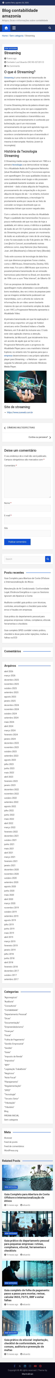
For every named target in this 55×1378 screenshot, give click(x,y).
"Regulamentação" (12, 1086)
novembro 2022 (11, 793)
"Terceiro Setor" (11, 1098)
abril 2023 (8, 777)
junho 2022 (9, 815)
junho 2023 (9, 768)
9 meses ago (12, 1255)
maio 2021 (9, 848)
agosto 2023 (10, 760)
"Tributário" (9, 1107)
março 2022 (9, 827)
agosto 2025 (10, 696)
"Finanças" (9, 1031)
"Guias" (7, 1052)
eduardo (26, 1205)
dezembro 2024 (11, 705)
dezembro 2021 (11, 836)
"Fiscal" (7, 1035)
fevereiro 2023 (11, 781)
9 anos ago (11, 58)
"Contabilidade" (11, 1010)
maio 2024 (9, 722)
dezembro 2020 (11, 869)
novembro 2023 (11, 747)
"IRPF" (7, 1065)
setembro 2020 (11, 882)
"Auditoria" (9, 1001)
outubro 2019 (10, 912)
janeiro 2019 (10, 950)
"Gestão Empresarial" (14, 1044)
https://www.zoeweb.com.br (20, 412)
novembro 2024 (11, 709)
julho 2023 (9, 764)
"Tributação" (9, 1103)
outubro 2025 (10, 688)
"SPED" (7, 1090)
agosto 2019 (10, 920)
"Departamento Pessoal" (15, 1014)
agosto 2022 (10, 806)
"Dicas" (7, 1018)
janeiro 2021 (10, 865)
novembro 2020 (11, 874)
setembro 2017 (11, 979)
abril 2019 (8, 937)
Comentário (10, 465)
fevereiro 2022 (11, 831)
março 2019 (9, 941)
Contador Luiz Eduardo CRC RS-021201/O (25, 62)
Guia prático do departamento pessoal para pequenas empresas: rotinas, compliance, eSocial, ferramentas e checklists (27, 620)
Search (48, 559)
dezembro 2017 (11, 971)
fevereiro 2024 (11, 734)
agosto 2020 (10, 886)
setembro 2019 (11, 916)
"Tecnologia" (10, 1094)
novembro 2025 (11, 684)
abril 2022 (8, 823)
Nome (7, 503)
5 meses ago (12, 1205)
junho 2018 (9, 958)
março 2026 (9, 675)
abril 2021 (8, 852)
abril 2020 (8, 899)
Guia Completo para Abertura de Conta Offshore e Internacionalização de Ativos (27, 1198)
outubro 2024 (10, 713)
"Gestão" (8, 1048)
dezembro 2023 (11, 743)
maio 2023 (9, 772)
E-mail (8, 515)
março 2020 (9, 903)
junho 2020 (9, 890)
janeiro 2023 (10, 785)
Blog (6, 1111)
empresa (8, 355)
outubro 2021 (10, 840)
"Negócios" (9, 1073)
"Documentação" (12, 1022)
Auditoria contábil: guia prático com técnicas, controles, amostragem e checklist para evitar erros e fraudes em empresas (25, 606)
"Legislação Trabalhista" (15, 1069)
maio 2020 (9, 895)
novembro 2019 (11, 907)
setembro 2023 (11, 755)
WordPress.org (11, 1150)
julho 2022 (9, 810)
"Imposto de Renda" (13, 1056)
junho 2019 (9, 928)
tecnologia (17, 164)
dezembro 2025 (11, 680)
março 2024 (9, 730)
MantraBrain (27, 1374)
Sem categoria (11, 48)
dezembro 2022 (11, 789)
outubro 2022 (10, 798)
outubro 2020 (10, 878)
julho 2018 (9, 954)
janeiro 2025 (10, 701)
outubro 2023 (10, 751)
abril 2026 (8, 671)
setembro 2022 (11, 802)
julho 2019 (9, 924)
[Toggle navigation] (14, 28)
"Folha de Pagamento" (14, 1039)
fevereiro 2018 (11, 966)
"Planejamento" (11, 1082)
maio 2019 (9, 933)
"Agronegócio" (10, 997)
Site (6, 528)
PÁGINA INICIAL (11, 1115)
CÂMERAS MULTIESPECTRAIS (21, 427)
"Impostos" (9, 1060)
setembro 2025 (11, 692)
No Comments (13, 66)
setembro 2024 (11, 717)
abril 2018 (8, 962)
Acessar (8, 1138)
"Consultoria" (10, 1006)
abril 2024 (8, 726)
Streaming (9, 77)
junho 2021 (9, 844)
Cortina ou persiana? (38, 437)
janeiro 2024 (10, 739)
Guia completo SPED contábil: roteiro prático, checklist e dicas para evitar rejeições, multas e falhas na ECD (26, 634)
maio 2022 (9, 819)
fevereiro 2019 (11, 945)
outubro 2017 (10, 975)
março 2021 (9, 857)
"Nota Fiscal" (10, 1077)
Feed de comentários (14, 1146)
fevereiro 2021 (11, 861)
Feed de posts (10, 1142)
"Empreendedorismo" (14, 1027)
